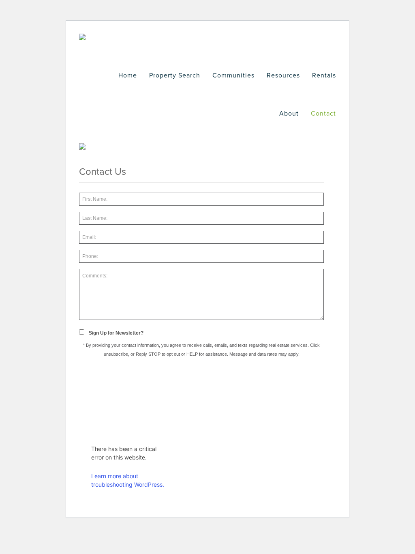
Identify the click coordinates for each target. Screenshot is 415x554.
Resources (283, 75)
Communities (233, 75)
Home (127, 75)
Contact (323, 114)
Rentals (324, 75)
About (289, 114)
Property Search (174, 75)
